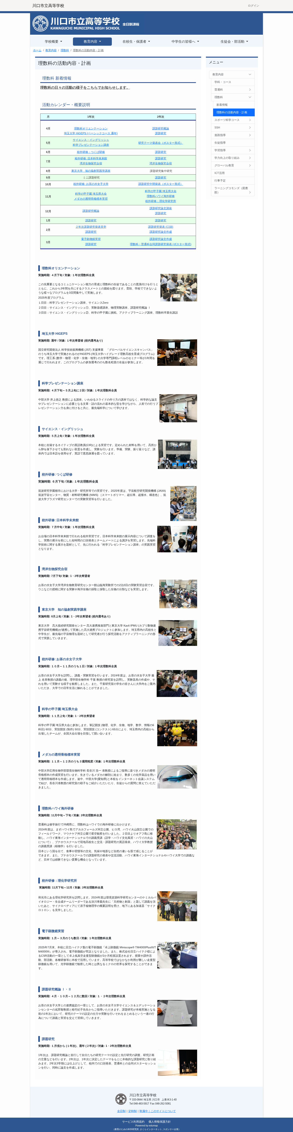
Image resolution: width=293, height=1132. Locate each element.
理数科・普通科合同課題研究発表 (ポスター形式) (160, 244)
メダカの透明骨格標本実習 (91, 198)
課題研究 (160, 133)
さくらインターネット (151, 1129)
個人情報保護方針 (159, 1121)
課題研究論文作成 (160, 231)
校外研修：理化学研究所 (160, 201)
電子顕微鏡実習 (91, 239)
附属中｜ (145, 1111)
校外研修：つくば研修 (91, 152)
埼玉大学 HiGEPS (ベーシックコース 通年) (91, 133)
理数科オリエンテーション (91, 128)
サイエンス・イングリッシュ (91, 139)
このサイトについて (163, 1111)
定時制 (132, 1111)
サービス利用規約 (133, 1121)
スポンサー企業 (170, 1129)
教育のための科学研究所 (127, 1129)
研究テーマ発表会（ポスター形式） (160, 142)
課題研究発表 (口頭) (160, 226)
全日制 (121, 1111)
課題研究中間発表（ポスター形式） (160, 184)
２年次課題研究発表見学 (91, 226)
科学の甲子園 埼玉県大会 (91, 193)
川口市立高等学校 (48, 5)
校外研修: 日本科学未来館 (91, 158)
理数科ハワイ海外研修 (161, 196)
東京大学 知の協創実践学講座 (90, 170)
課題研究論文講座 (160, 208)
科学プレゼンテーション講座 (91, 144)
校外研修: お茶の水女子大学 (90, 184)
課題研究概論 (160, 128)
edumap (153, 1125)
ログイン (253, 5)
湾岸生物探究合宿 (91, 163)
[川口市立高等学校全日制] (87, 23)
